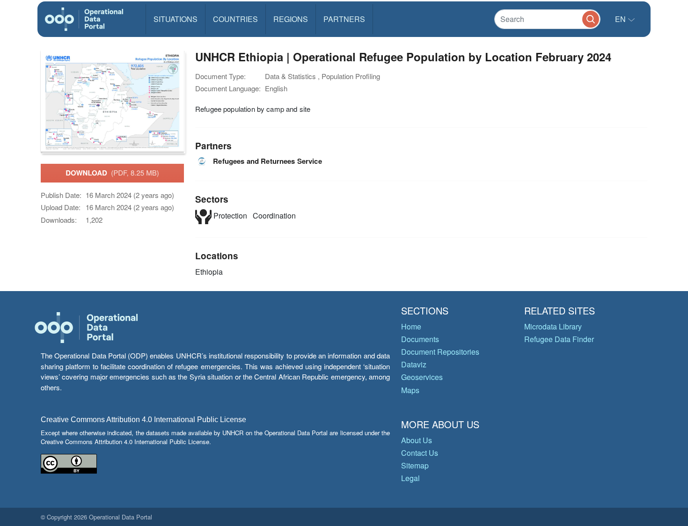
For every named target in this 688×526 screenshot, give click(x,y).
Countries (235, 19)
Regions (290, 19)
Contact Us (419, 452)
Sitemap (415, 465)
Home (411, 326)
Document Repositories (440, 351)
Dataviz (413, 364)
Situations (176, 19)
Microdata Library (553, 326)
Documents (420, 339)
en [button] (621, 19)
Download (112, 173)
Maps (410, 390)
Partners (344, 19)
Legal (410, 478)
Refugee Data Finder (559, 339)
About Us (416, 440)
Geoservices (422, 377)
